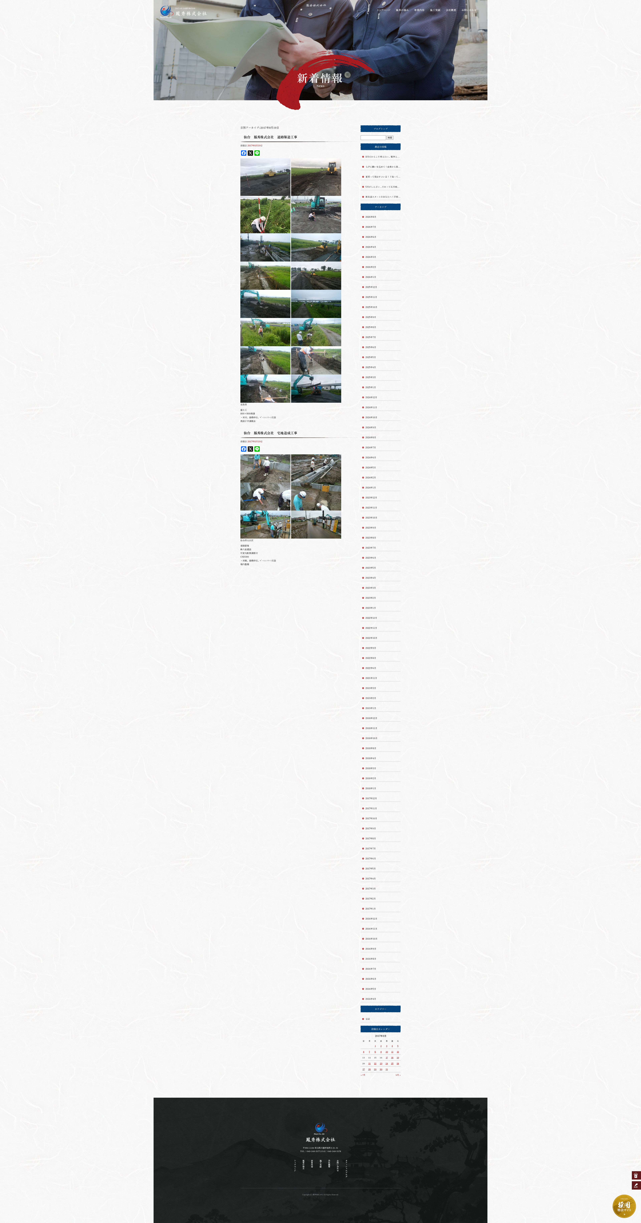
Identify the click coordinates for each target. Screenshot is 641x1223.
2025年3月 (371, 377)
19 (398, 1057)
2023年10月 (371, 517)
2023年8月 (371, 537)
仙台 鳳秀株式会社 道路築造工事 (270, 137)
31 (387, 1069)
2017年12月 (371, 798)
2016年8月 (371, 958)
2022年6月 (371, 668)
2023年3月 (371, 587)
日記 (368, 1018)
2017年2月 (371, 898)
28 (369, 1069)
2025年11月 (371, 297)
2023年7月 (371, 547)
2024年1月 (371, 487)
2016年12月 (371, 918)
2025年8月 (371, 327)
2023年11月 (371, 507)
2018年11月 (371, 728)
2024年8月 (371, 437)
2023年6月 (371, 557)
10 (387, 1051)
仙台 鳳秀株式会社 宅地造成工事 (270, 432)
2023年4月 (371, 577)
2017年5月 (371, 868)
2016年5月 (371, 988)
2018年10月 (371, 738)
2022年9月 (371, 648)
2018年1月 (371, 788)
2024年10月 (371, 417)
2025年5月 (371, 357)
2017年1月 (371, 908)
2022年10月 (371, 637)
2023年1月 (371, 607)
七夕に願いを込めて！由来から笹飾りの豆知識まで (383, 166)
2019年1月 (371, 708)
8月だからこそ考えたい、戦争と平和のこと (383, 156)
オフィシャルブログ (346, 1169)
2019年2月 (371, 698)
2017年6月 (371, 858)
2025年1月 (371, 387)
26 (398, 1063)
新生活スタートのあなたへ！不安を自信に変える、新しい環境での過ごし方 (383, 196)
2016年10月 (371, 938)
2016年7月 (371, 968)
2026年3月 (371, 257)
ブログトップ (381, 128)
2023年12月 (371, 497)
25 (392, 1063)
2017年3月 (371, 888)
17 (387, 1057)
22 (375, 1063)
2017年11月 (371, 808)
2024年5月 (371, 467)
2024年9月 (371, 427)
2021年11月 (371, 678)
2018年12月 (371, 718)
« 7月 (363, 1074)
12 (398, 1051)
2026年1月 (371, 277)
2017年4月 (371, 878)
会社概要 (451, 10)
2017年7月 (371, 848)
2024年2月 (371, 477)
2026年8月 (371, 216)
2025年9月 (371, 317)
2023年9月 (371, 527)
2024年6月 (371, 457)
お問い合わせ (469, 10)
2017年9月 (371, 828)
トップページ (384, 10)
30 (381, 1069)
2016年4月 (371, 998)
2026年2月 (371, 267)
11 (392, 1051)
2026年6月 (371, 236)
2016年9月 (371, 948)
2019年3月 (371, 688)
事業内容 (419, 10)
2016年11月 (371, 928)
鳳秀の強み (402, 10)
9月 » (398, 1074)
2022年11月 (371, 627)
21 (369, 1063)
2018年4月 (371, 758)
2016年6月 (371, 978)
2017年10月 (371, 818)
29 (375, 1069)
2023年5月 (371, 567)
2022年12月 (371, 617)
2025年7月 (371, 337)
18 (392, 1057)
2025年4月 (371, 367)
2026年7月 (371, 226)
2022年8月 (371, 658)
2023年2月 (371, 597)
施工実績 (435, 10)
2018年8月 (371, 748)
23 (381, 1063)
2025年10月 (371, 307)
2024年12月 (371, 397)
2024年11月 (371, 407)
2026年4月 (371, 246)
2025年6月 (371, 347)
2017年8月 (371, 838)
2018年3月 (371, 768)
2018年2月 (371, 778)
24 (387, 1063)
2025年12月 (371, 287)
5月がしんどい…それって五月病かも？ (383, 186)
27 (364, 1069)
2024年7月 (371, 447)
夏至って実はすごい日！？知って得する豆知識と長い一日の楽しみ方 (383, 176)
